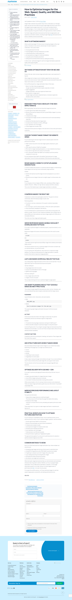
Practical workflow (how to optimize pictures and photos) (15, 54)
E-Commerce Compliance (12, 70)
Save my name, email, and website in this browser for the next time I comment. (42, 524)
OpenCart (21, 572)
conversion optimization (12, 118)
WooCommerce (22, 566)
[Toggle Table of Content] (9, 11)
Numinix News (10, 81)
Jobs (37, 571)
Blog (12, 4)
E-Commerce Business (12, 69)
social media (18, 137)
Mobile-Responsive (11, 80)
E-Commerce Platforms (12, 72)
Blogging (9, 64)
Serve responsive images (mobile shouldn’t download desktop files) (15, 31)
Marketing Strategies (11, 77)
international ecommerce (12, 130)
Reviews (28, 573)
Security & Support (11, 572)
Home (9, 4)
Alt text (13, 41)
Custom (21, 576)
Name (27, 513)
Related (13, 59)
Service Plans (10, 88)
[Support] (56, 1)
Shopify (21, 569)
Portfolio (37, 568)
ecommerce (10, 113)
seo (18, 113)
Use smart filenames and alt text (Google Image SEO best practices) (15, 38)
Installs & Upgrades (11, 571)
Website (28, 518)
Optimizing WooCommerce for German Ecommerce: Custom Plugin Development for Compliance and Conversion (34, 493)
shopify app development (12, 135)
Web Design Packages (31, 572)
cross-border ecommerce (12, 123)
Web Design (15, 113)
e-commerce (10, 127)
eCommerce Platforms (24, 1)
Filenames (13, 40)
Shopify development (16, 127)
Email (45, 513)
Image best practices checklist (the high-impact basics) (15, 18)
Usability (9, 93)
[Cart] (63, 1)
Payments (28, 569)
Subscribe (59, 583)
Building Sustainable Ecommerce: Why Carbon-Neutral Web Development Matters (33, 488)
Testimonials (38, 569)
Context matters (15, 42)
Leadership (10, 76)
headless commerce (11, 137)
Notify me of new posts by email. (35, 529)
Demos (28, 568)
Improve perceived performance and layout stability (14, 50)
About (47, 1)
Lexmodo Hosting (11, 575)
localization (10, 120)
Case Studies (43, 1)
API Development (11, 569)
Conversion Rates (11, 66)
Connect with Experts (52, 550)
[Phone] (54, 1)
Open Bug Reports (30, 566)
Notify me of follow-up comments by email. (37, 527)
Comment (29, 503)
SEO (51, 34)
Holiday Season (10, 74)
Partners (38, 572)
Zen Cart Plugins (11, 100)
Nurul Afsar (34, 17)
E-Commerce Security (12, 73)
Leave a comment (40, 479)
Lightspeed (22, 573)
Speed (9, 568)
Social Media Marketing (12, 90)
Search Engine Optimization (13, 87)
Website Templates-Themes (13, 573)
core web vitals (10, 132)
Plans (38, 1)
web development (11, 115)
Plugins (34, 1)
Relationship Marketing (12, 86)
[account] (61, 1)
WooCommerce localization (13, 128)
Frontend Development (12, 565)
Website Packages (11, 576)
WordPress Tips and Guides (13, 97)
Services (30, 1)
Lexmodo (21, 575)
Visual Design (10, 94)
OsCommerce (22, 578)
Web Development (11, 95)
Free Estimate (41, 597)
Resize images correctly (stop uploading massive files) (15, 25)
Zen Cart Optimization (12, 98)
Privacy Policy (29, 575)
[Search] (59, 1)
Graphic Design (10, 566)
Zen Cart (16, 115)
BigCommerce (22, 571)
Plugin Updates (10, 83)
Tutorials (9, 91)
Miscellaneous (16, 4)
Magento (21, 568)
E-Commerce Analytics (12, 67)
